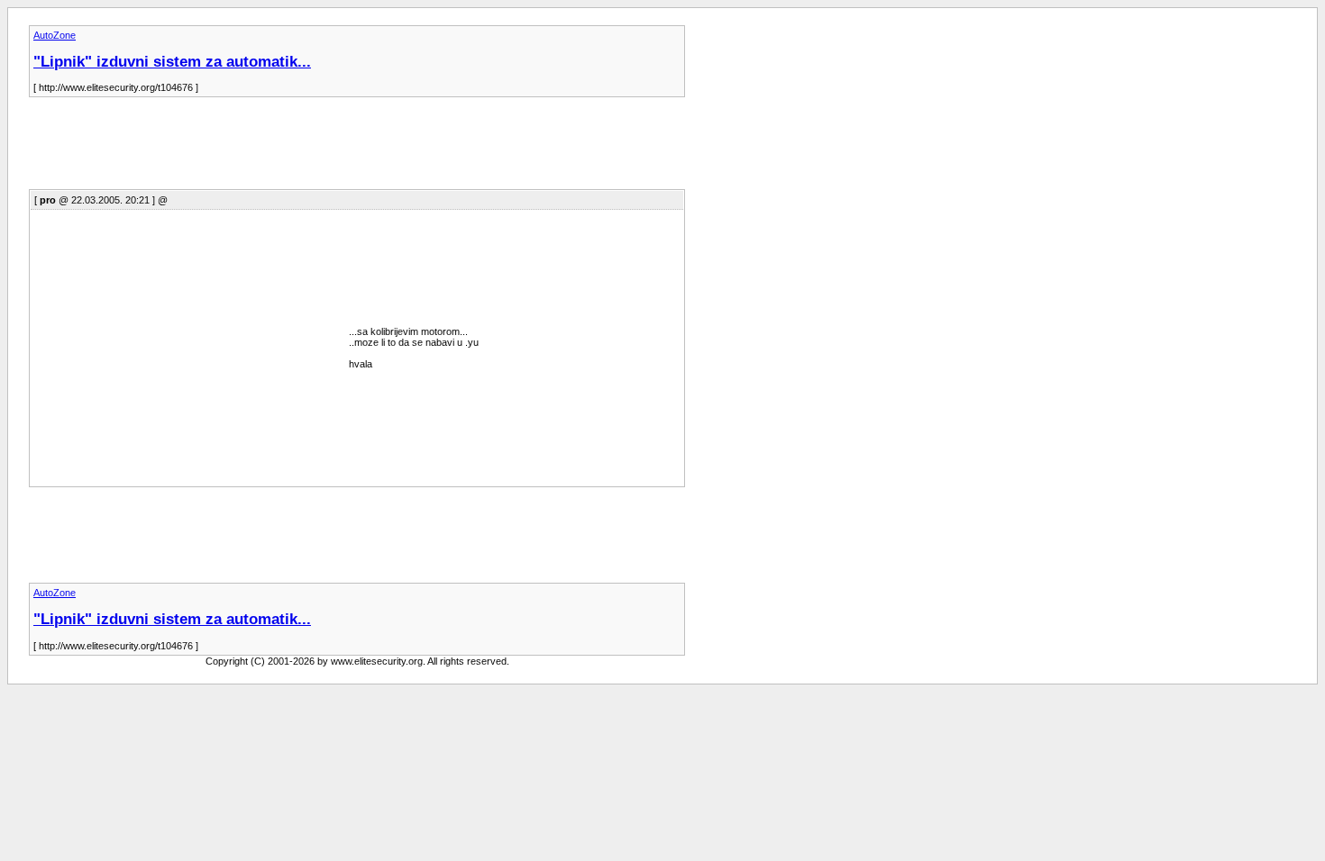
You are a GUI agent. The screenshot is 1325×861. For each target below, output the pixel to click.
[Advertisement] (357, 148)
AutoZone (54, 35)
